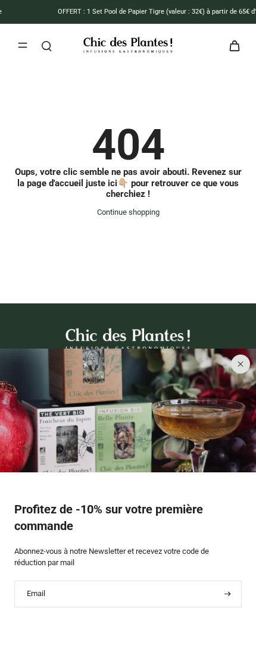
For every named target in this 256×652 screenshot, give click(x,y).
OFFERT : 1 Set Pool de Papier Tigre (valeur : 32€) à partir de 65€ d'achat (139, 11)
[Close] (240, 364)
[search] (46, 45)
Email (36, 594)
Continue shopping (128, 212)
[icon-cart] (231, 45)
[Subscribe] (226, 594)
